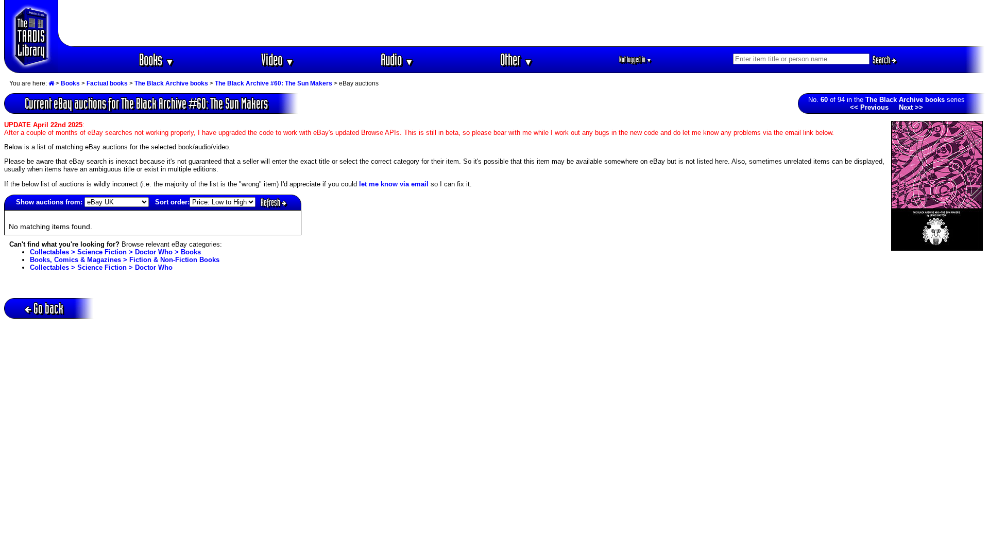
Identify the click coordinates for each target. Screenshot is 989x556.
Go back (48, 308)
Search (882, 59)
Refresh (271, 202)
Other (516, 59)
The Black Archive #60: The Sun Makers (273, 83)
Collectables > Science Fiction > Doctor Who (101, 267)
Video (278, 59)
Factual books (107, 83)
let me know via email (394, 184)
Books (157, 59)
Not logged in (635, 59)
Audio (397, 59)
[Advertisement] (521, 23)
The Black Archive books (171, 83)
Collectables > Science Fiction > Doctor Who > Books (115, 252)
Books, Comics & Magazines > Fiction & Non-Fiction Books (124, 260)
